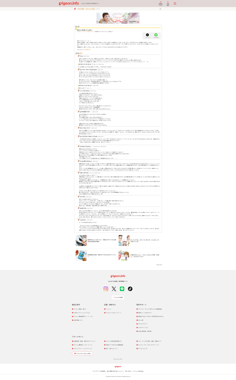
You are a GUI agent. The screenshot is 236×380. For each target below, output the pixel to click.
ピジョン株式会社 (138, 371)
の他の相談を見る (87, 49)
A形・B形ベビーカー (112, 348)
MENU (160, 8)
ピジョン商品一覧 (79, 309)
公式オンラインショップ (81, 313)
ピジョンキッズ (142, 348)
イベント (108, 309)
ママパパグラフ (142, 324)
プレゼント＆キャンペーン (113, 313)
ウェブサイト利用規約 (99, 371)
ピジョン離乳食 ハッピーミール (83, 345)
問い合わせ (128, 371)
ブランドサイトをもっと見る (83, 353)
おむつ (92, 31)
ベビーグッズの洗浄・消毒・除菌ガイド (149, 341)
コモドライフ (142, 327)
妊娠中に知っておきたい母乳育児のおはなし (151, 316)
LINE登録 (168, 4)
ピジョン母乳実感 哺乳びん (114, 341)
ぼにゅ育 (140, 320)
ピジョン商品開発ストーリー (82, 316)
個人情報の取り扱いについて (115, 371)
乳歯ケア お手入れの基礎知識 (114, 345)
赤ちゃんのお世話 (90, 8)
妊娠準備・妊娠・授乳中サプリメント (85, 341)
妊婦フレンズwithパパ (144, 313)
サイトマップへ (118, 359)
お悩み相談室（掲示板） (145, 331)
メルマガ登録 (119, 297)
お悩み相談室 (80, 8)
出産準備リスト (78, 320)
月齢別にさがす (161, 4)
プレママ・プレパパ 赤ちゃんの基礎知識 (150, 309)
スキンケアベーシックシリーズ (83, 348)
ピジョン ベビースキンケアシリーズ (148, 345)
